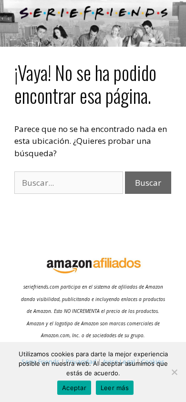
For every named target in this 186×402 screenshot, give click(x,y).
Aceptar (74, 388)
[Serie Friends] (93, 22)
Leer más (115, 388)
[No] (174, 372)
